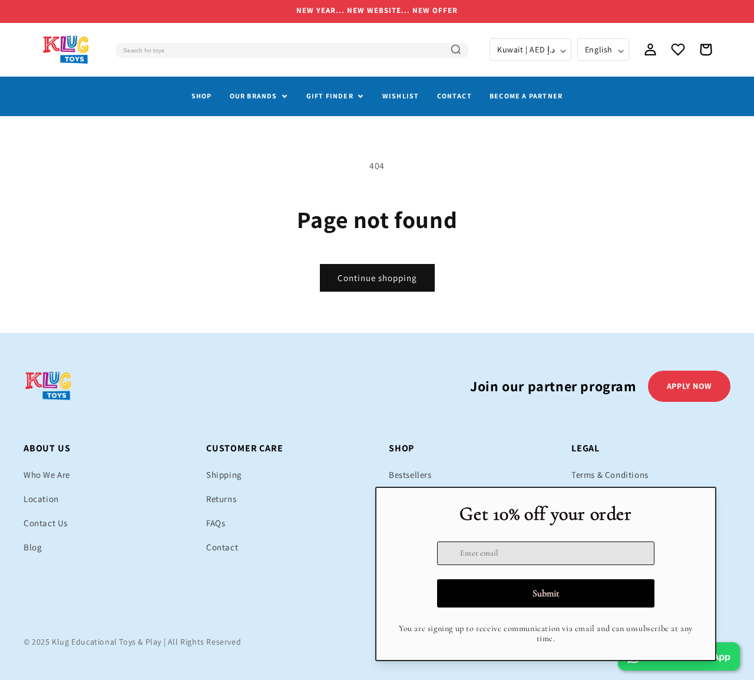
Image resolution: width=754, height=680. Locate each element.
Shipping (224, 474)
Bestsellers (410, 474)
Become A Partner (526, 95)
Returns (221, 498)
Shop (201, 95)
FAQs (215, 523)
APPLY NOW (689, 386)
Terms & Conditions (610, 474)
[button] (705, 49)
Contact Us (46, 523)
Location (41, 498)
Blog (33, 547)
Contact (454, 95)
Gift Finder (329, 95)
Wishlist (400, 95)
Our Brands (253, 95)
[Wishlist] (678, 49)
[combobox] (292, 50)
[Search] (456, 49)
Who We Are (47, 474)
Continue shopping (377, 277)
